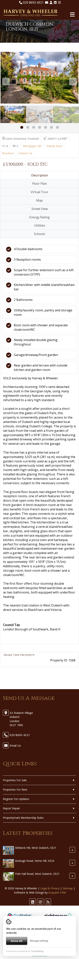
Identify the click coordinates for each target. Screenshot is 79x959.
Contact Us (25, 153)
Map (39, 200)
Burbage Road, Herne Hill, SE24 (34, 861)
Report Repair (11, 808)
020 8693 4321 (33, 2)
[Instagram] (59, 2)
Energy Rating (39, 217)
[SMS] (32, 662)
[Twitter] (13, 662)
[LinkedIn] (55, 2)
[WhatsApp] (26, 662)
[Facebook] (7, 662)
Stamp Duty (54, 146)
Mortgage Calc (32, 146)
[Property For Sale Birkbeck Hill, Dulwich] (8, 850)
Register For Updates (16, 799)
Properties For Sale (15, 780)
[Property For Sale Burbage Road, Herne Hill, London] (8, 863)
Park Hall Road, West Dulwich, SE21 (37, 874)
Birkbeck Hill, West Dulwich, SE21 (35, 848)
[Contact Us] (51, 2)
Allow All (16, 941)
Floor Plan (39, 183)
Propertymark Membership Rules (23, 817)
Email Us (15, 745)
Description (39, 175)
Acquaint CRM (57, 892)
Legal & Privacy (49, 888)
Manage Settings (39, 940)
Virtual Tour (39, 192)
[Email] (39, 662)
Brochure (8, 153)
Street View (39, 209)
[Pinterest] (20, 662)
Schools (39, 234)
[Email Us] (46, 2)
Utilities (39, 225)
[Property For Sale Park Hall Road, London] (8, 876)
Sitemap (68, 888)
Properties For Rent (15, 789)
